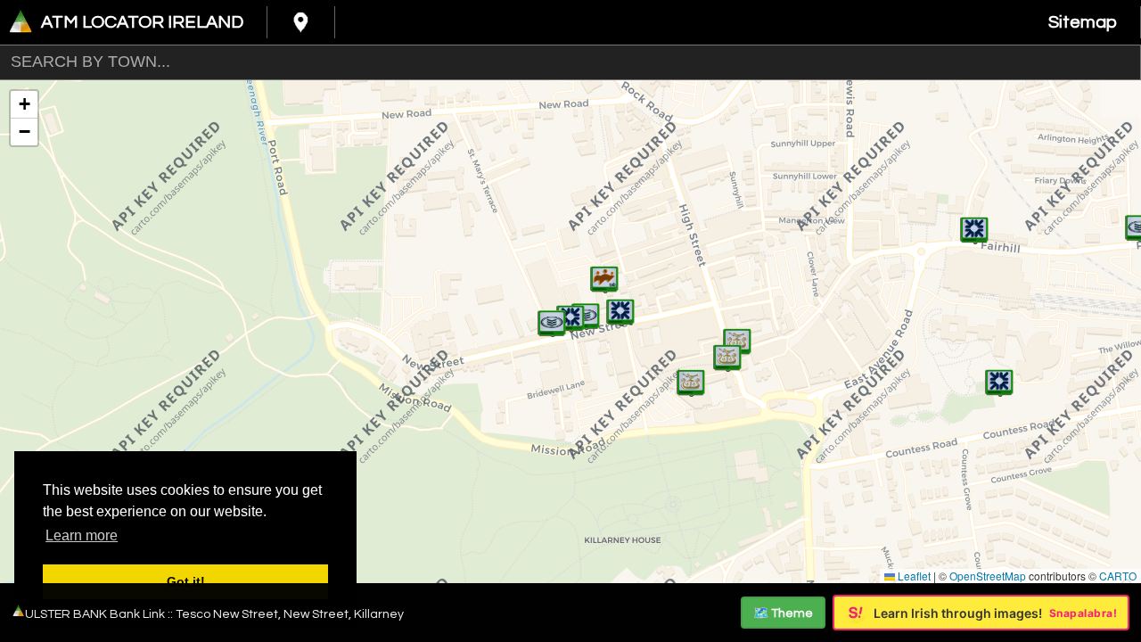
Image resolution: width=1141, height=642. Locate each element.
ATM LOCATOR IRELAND (142, 22)
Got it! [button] (186, 581)
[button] (620, 303)
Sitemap (1082, 22)
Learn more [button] (81, 535)
